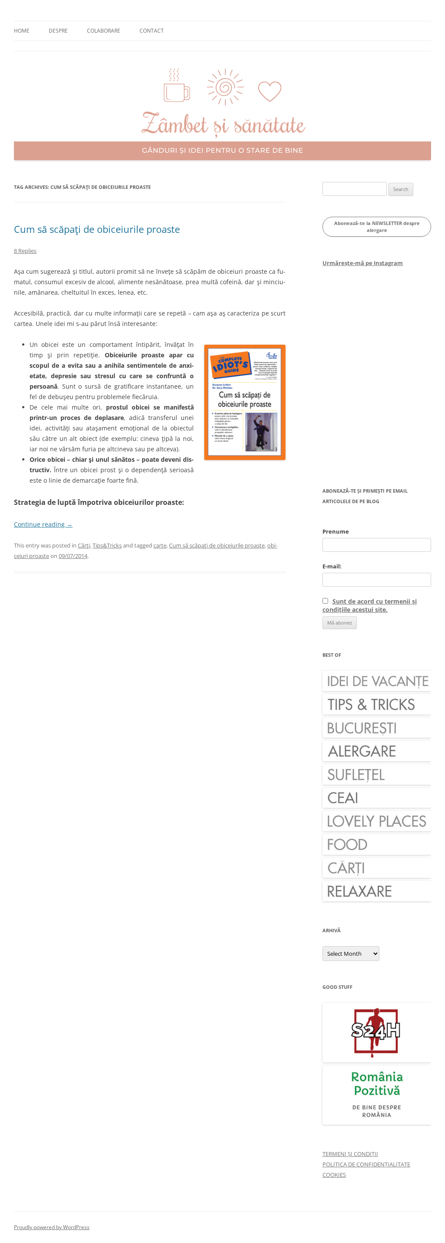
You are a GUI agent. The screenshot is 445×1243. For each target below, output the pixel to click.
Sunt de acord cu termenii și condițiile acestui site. (369, 605)
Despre (58, 30)
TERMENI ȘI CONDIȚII (350, 1154)
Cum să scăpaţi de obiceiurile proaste (97, 228)
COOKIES (334, 1175)
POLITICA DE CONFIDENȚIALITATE (366, 1164)
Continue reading (43, 524)
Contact (151, 30)
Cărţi (84, 545)
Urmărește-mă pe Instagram (362, 263)
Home (22, 30)
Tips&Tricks (107, 545)
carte (159, 545)
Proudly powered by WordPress (52, 1227)
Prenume (335, 531)
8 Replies (25, 251)
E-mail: (332, 566)
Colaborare (103, 30)
